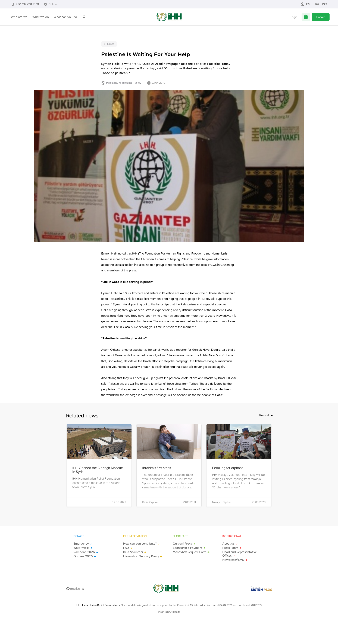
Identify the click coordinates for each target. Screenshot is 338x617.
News (110, 44)
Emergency (81, 543)
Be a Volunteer (133, 552)
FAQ (126, 548)
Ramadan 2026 (84, 552)
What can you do (65, 17)
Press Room (230, 548)
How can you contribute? (140, 543)
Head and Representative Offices (239, 553)
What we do (40, 17)
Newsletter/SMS (233, 560)
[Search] (84, 16)
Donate (320, 17)
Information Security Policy (141, 556)
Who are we (19, 17)
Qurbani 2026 (83, 556)
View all (264, 415)
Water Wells (81, 548)
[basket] (306, 17)
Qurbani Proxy (182, 543)
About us (228, 543)
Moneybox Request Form (189, 552)
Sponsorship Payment (187, 548)
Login (293, 17)
